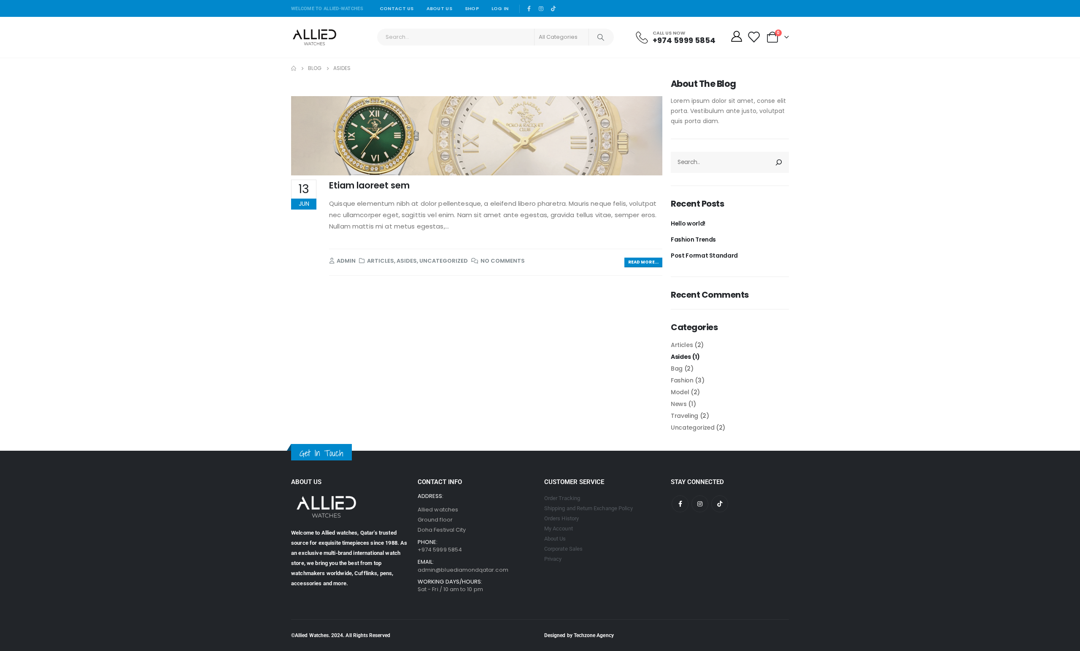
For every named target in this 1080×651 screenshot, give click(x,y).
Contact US (397, 8)
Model (680, 392)
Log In (500, 8)
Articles (380, 261)
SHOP (472, 8)
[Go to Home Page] (293, 68)
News (679, 404)
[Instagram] (541, 8)
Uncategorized (443, 261)
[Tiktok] (553, 8)
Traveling (684, 416)
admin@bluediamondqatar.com (463, 570)
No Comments (503, 261)
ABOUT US (439, 8)
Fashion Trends (693, 239)
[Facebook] (529, 8)
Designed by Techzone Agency (579, 635)
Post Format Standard (704, 255)
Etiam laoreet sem (369, 185)
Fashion (682, 380)
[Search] (601, 37)
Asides (407, 261)
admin (346, 261)
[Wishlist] (753, 37)
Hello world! (688, 223)
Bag (677, 368)
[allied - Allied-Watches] (314, 37)
